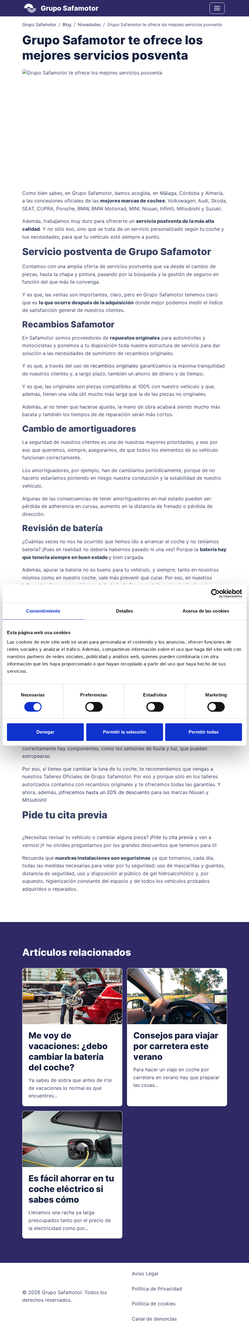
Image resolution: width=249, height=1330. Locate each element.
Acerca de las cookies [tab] (205, 610)
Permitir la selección (124, 731)
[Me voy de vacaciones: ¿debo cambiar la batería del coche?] (72, 996)
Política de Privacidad (157, 1289)
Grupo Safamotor (39, 24)
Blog (67, 24)
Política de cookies (154, 1304)
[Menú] (217, 8)
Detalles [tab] (124, 610)
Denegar (45, 731)
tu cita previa (178, 837)
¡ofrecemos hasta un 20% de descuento (104, 792)
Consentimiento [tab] (43, 610)
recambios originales (114, 366)
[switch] (94, 707)
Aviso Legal (145, 1273)
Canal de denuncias (154, 1319)
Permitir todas (204, 731)
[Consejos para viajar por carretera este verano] (177, 996)
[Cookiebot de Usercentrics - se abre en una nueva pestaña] (215, 593)
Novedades (89, 24)
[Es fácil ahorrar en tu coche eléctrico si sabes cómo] (72, 1139)
